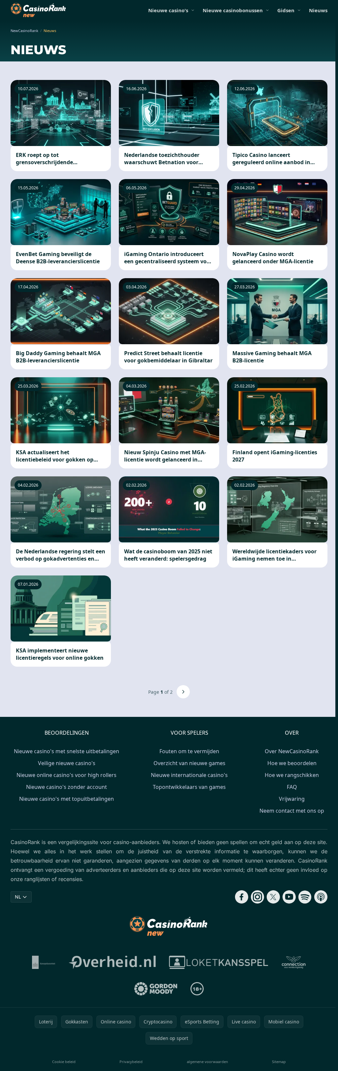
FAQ (292, 787)
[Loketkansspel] (218, 962)
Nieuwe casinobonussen (233, 10)
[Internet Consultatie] (112, 962)
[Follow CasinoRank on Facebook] (241, 897)
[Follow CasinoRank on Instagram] (257, 897)
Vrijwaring (292, 798)
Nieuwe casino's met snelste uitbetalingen (66, 751)
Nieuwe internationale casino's (189, 775)
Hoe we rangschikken (292, 775)
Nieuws (318, 10)
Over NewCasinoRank (292, 751)
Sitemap (279, 1061)
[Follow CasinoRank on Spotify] (305, 897)
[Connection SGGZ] (293, 962)
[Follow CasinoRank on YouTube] (289, 897)
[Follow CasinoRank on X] (273, 897)
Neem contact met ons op (291, 810)
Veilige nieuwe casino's (66, 763)
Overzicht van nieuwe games (189, 763)
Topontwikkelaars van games (189, 787)
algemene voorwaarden (207, 1061)
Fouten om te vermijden (189, 751)
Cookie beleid (64, 1061)
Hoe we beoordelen (292, 763)
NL (18, 897)
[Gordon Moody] (155, 988)
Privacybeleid (131, 1061)
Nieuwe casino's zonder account (66, 787)
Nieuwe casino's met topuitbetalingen (66, 798)
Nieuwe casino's (168, 10)
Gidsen (285, 10)
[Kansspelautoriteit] (43, 962)
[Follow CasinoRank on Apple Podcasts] (320, 897)
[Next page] (183, 691)
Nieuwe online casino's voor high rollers (67, 775)
